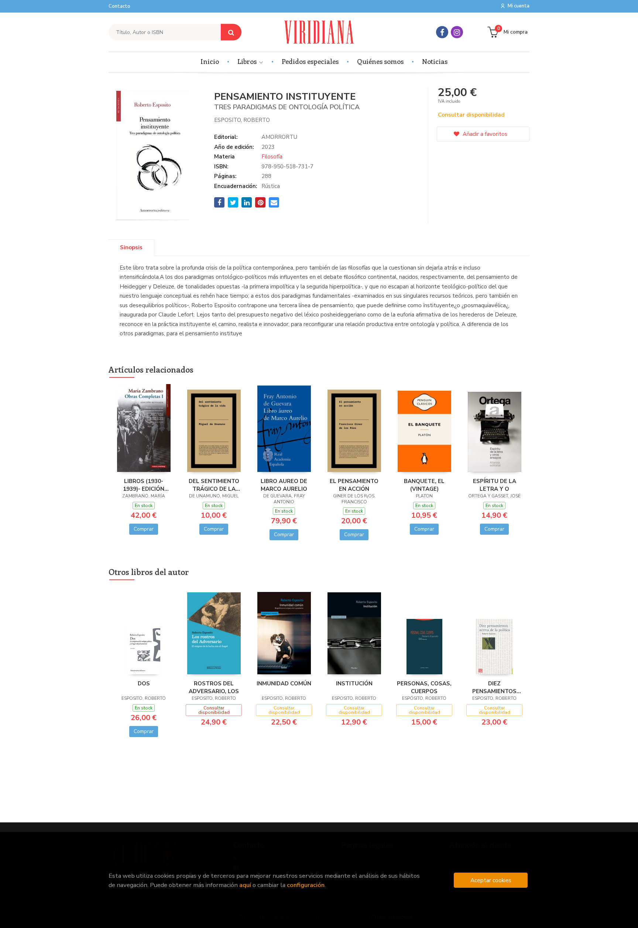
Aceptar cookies (490, 880)
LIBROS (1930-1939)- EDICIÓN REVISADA (143, 484)
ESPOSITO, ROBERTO (242, 120)
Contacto (119, 6)
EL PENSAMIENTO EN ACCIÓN (354, 484)
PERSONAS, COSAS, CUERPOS (424, 687)
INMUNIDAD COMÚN (284, 683)
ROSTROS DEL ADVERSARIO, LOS (214, 687)
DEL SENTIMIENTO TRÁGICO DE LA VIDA (214, 484)
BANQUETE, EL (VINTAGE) (424, 484)
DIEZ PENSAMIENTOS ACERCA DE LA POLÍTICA (494, 687)
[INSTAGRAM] (457, 32)
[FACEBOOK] (442, 32)
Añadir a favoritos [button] (484, 134)
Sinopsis (131, 247)
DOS (144, 683)
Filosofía (271, 156)
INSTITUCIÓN (354, 683)
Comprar (144, 529)
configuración (306, 885)
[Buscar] (231, 32)
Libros (247, 61)
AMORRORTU (279, 137)
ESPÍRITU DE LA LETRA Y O (494, 484)
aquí (245, 885)
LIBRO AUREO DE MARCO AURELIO (284, 484)
